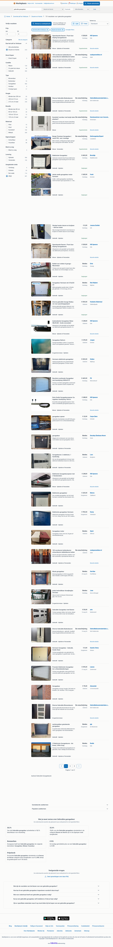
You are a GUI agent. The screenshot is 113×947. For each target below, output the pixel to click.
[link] (19, 3)
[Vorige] (61, 766)
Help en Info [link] (49, 926)
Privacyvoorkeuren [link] (98, 926)
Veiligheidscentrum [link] (49, 3)
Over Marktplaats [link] (29, 931)
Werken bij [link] (41, 931)
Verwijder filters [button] (70, 29)
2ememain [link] (77, 931)
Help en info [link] (31, 3)
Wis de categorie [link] (22, 39)
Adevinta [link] (60, 931)
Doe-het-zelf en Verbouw (39, 29)
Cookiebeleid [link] (85, 926)
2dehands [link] (68, 931)
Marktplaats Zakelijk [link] (21, 926)
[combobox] (27, 9)
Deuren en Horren (56, 29)
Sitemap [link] (86, 931)
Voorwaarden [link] (39, 3)
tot (18, 31)
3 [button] (74, 766)
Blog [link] (10, 926)
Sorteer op (93, 20)
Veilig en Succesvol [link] (36, 926)
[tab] (75, 24)
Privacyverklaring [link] (72, 926)
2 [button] (70, 766)
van (7, 31)
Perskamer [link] (50, 931)
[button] (72, 3)
